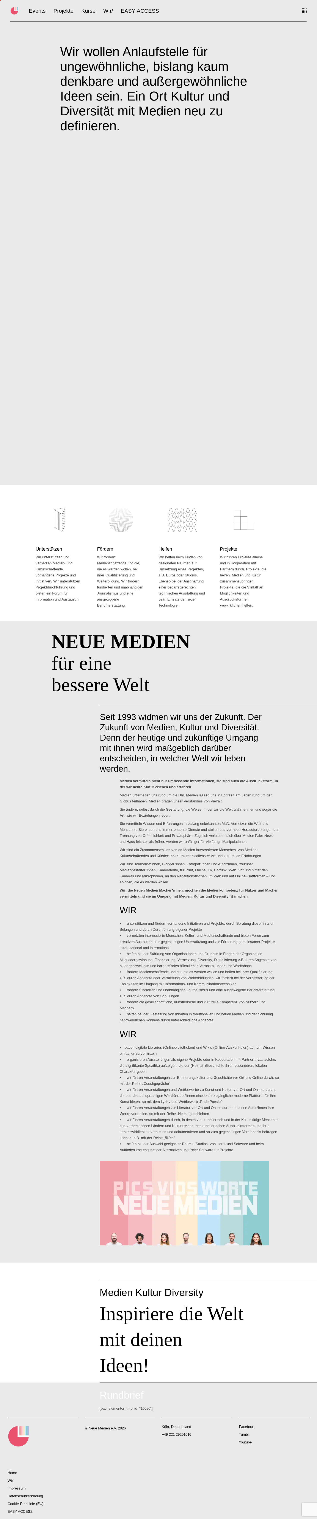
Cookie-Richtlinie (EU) (26, 1504)
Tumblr (244, 1434)
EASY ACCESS (20, 1512)
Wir (10, 1481)
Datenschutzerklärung (25, 1496)
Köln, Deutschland (176, 1427)
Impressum (17, 1488)
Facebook (247, 1427)
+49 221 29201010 (176, 1434)
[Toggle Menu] (9, 1469)
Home (12, 1473)
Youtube (245, 1442)
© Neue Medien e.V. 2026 (105, 1428)
